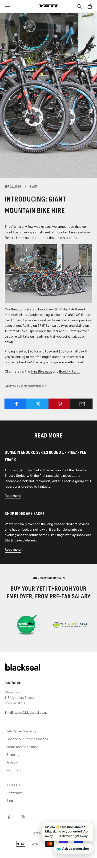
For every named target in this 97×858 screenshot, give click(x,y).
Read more (13, 496)
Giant (33, 186)
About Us (13, 785)
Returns (12, 770)
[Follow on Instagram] (22, 817)
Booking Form (69, 371)
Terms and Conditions (22, 747)
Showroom (14, 793)
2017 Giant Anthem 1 (69, 309)
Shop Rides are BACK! (24, 513)
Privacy (11, 762)
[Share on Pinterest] (60, 404)
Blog (9, 801)
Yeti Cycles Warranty (21, 731)
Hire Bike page (41, 371)
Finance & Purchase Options (27, 739)
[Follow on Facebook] (8, 817)
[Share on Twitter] (38, 404)
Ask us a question (75, 849)
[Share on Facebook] (16, 404)
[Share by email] (82, 404)
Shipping (12, 755)
